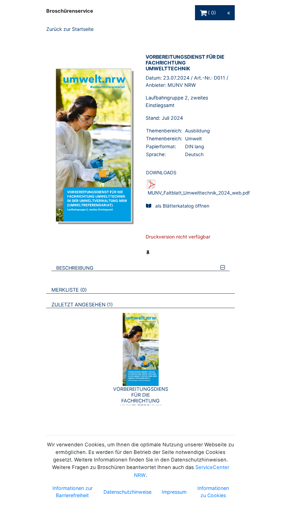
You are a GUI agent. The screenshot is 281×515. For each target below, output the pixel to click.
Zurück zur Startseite (70, 29)
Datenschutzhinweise (127, 492)
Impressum (174, 492)
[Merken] (148, 252)
